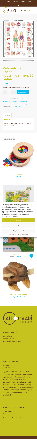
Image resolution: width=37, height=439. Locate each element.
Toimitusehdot (8, 411)
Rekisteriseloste (9, 414)
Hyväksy (18, 220)
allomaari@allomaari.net (12, 341)
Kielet (23, 98)
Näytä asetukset (18, 231)
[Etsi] (21, 10)
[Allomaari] (15, 10)
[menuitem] (9, 1)
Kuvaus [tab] (7, 115)
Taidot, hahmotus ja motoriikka (25, 104)
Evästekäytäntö (12, 234)
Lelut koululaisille (22, 101)
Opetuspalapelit (7, 104)
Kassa (29, 1)
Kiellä (18, 225)
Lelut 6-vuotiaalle (13, 101)
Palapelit (14, 104)
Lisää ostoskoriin (23, 92)
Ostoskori (22, 1)
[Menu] (25, 10)
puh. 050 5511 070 (9, 338)
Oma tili (16, 1)
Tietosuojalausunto (22, 234)
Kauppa (9, 1)
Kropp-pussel (17, 106)
